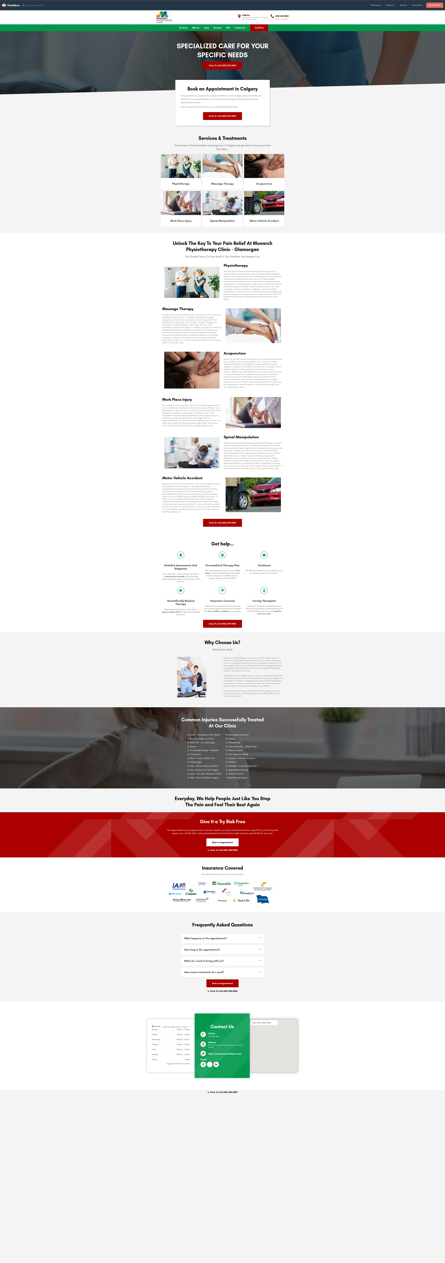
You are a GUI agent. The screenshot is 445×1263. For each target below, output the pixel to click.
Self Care (403, 5)
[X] (209, 1064)
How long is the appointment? (202, 949)
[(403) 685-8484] (272, 16)
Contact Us (240, 27)
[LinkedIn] (216, 1064)
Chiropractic (390, 5)
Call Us (211, 1033)
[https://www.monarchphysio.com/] (203, 1053)
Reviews (217, 27)
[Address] (239, 16)
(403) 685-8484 (282, 16)
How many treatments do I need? (204, 972)
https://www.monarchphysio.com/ (225, 1053)
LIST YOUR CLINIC (435, 5)
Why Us (195, 27)
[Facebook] (203, 1064)
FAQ (228, 27)
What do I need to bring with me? (204, 960)
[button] (222, 938)
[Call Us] (203, 1034)
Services (183, 27)
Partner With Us (417, 5)
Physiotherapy (375, 5)
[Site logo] (11, 5)
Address (246, 15)
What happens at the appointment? (205, 938)
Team (206, 27)
